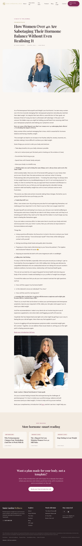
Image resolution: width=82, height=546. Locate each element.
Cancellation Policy (31, 537)
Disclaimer (5, 537)
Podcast (46, 3)
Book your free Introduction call (41, 489)
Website (4, 540)
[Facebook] (64, 511)
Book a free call (73, 3)
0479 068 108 (8, 520)
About (24, 3)
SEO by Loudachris (12, 540)
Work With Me (32, 3)
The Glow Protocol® (50, 511)
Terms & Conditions (13, 537)
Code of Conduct (41, 537)
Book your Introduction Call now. (24, 332)
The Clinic (39, 3)
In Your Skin (48, 516)
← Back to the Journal (22, 18)
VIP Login (57, 3)
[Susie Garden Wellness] (12, 3)
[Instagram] (68, 511)
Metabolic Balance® (50, 513)
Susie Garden (12, 508)
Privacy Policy (22, 537)
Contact (64, 3)
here (42, 404)
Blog (52, 3)
